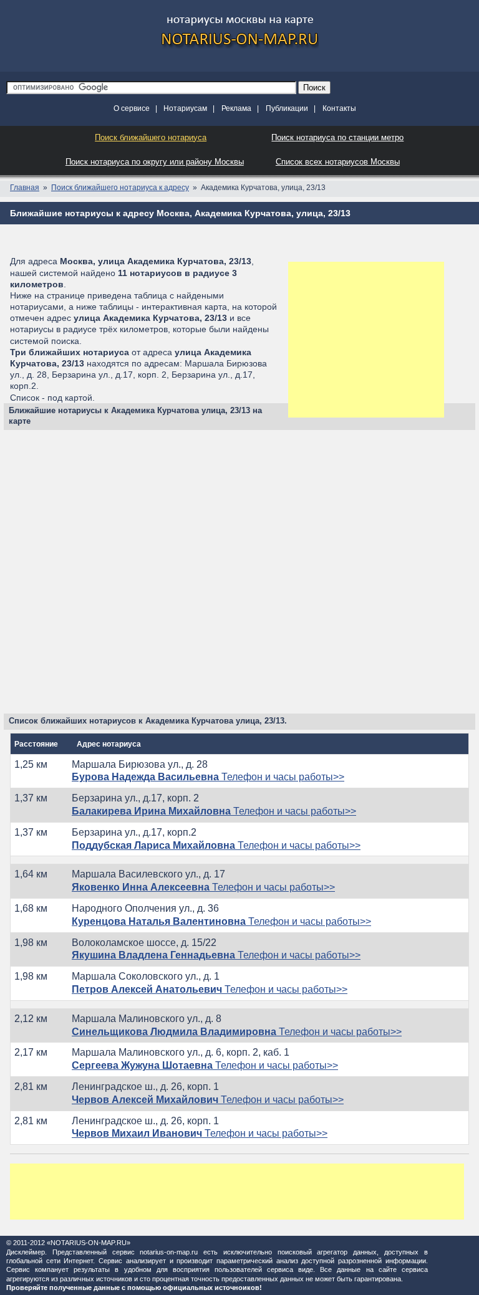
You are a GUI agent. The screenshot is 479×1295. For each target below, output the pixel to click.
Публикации (287, 108)
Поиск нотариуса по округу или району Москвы (154, 161)
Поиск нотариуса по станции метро (337, 137)
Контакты (339, 108)
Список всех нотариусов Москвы (338, 161)
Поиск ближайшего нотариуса (150, 137)
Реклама (236, 108)
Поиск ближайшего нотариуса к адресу (120, 187)
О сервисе (132, 108)
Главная (24, 187)
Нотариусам (185, 108)
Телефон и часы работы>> (208, 777)
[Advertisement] (366, 340)
